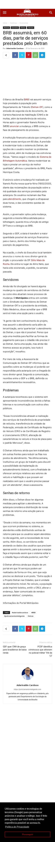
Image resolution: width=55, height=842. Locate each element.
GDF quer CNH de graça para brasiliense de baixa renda (15, 649)
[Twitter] (22, 55)
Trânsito (30, 28)
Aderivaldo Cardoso (14, 48)
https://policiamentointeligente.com (27, 689)
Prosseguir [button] (27, 834)
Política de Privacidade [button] (17, 827)
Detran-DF (37, 107)
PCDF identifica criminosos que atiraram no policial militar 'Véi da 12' (40, 651)
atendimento (14, 199)
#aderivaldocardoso (20, 612)
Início (5, 23)
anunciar (14, 126)
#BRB (33, 612)
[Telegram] (42, 55)
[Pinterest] (29, 55)
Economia (24, 23)
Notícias (13, 23)
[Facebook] (15, 55)
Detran (30, 616)
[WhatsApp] (35, 55)
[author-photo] (28, 681)
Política (23, 28)
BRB (26, 99)
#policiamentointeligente (14, 616)
